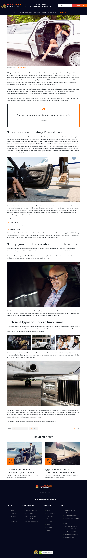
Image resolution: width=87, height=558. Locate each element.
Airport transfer (22, 67)
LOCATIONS (36, 13)
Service (9, 467)
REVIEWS (63, 13)
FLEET (22, 13)
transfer (34, 428)
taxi (25, 428)
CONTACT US (54, 13)
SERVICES (28, 13)
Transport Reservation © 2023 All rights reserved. (43, 548)
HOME (16, 13)
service (17, 428)
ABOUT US (45, 13)
